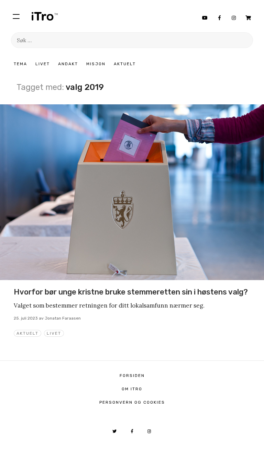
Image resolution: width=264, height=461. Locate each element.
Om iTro (132, 389)
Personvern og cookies (132, 402)
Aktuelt (125, 63)
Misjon (96, 63)
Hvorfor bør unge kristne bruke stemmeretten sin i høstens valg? (131, 292)
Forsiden (132, 375)
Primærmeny (16, 16)
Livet (42, 63)
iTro (45, 16)
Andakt (68, 63)
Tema (20, 63)
